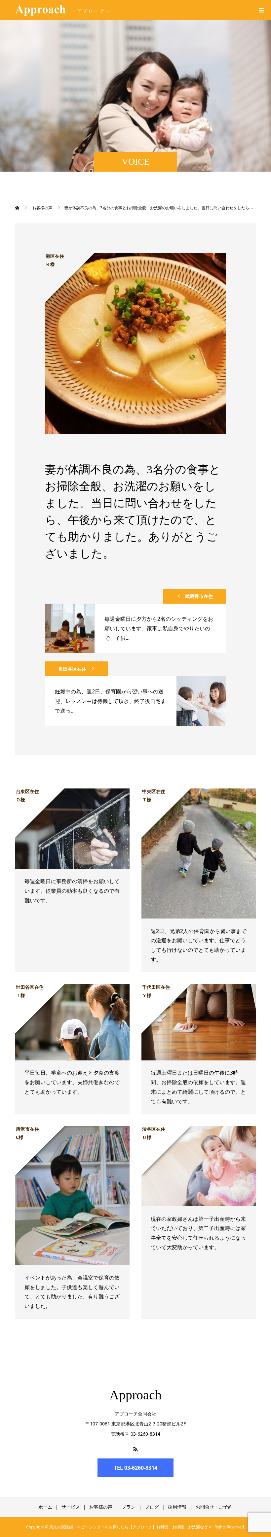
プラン (129, 1507)
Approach (135, 1394)
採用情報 (177, 1507)
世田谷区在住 (72, 669)
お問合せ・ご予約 (214, 1507)
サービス (70, 1507)
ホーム (45, 1507)
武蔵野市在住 (199, 596)
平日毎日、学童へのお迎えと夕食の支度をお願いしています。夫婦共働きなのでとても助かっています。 (72, 1082)
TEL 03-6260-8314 (135, 1467)
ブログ (152, 1507)
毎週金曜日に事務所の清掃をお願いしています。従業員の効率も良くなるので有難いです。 (72, 891)
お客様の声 (100, 1507)
